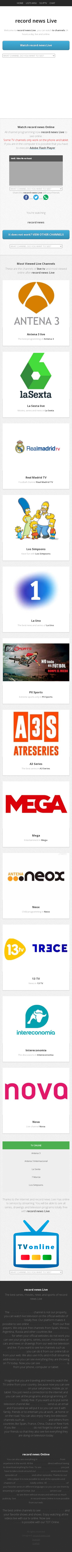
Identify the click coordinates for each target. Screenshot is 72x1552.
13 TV (36, 979)
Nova (36, 1122)
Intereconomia (36, 1050)
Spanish (36, 1539)
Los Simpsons (36, 549)
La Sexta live (36, 406)
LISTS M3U (31, 3)
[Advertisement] (36, 84)
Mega (36, 835)
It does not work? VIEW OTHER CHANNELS (36, 234)
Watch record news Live (36, 45)
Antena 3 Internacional (36, 1161)
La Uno (36, 621)
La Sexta (36, 1169)
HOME (20, 3)
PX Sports (36, 692)
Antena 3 (36, 1153)
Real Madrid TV (36, 477)
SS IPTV (43, 3)
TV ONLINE (36, 1145)
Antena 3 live (36, 334)
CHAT (52, 3)
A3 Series (36, 764)
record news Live (41, 1535)
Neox (36, 907)
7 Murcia (36, 1177)
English (36, 1543)
